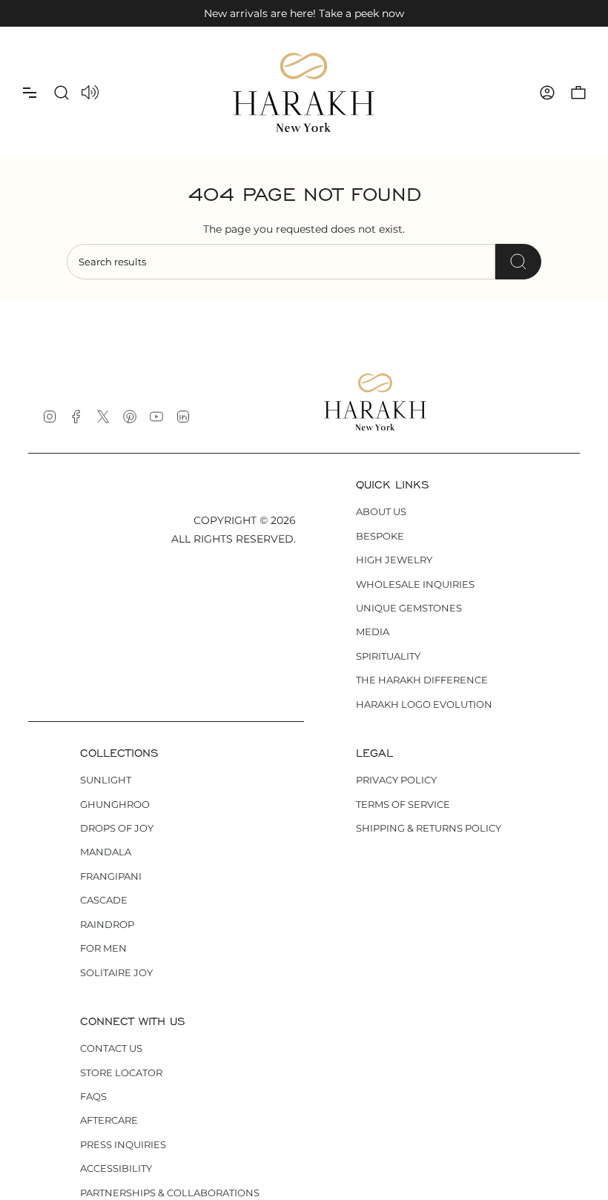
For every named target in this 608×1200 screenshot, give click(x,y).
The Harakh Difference (422, 680)
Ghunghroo (115, 804)
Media (372, 631)
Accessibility (116, 1168)
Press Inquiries (123, 1144)
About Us (381, 511)
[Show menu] (29, 92)
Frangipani (111, 876)
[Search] (518, 261)
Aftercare (109, 1120)
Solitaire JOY (116, 972)
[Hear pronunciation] (90, 93)
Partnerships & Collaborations (170, 1193)
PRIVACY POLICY (396, 780)
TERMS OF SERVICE (403, 804)
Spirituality (388, 656)
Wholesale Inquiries (415, 584)
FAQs (93, 1096)
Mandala (105, 852)
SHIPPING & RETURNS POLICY (428, 828)
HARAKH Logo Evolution (424, 704)
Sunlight (105, 780)
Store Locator (121, 1072)
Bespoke (380, 536)
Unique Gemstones (409, 608)
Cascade (104, 900)
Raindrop (107, 924)
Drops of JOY (116, 828)
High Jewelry (394, 560)
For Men (103, 948)
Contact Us (111, 1048)
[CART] (578, 92)
